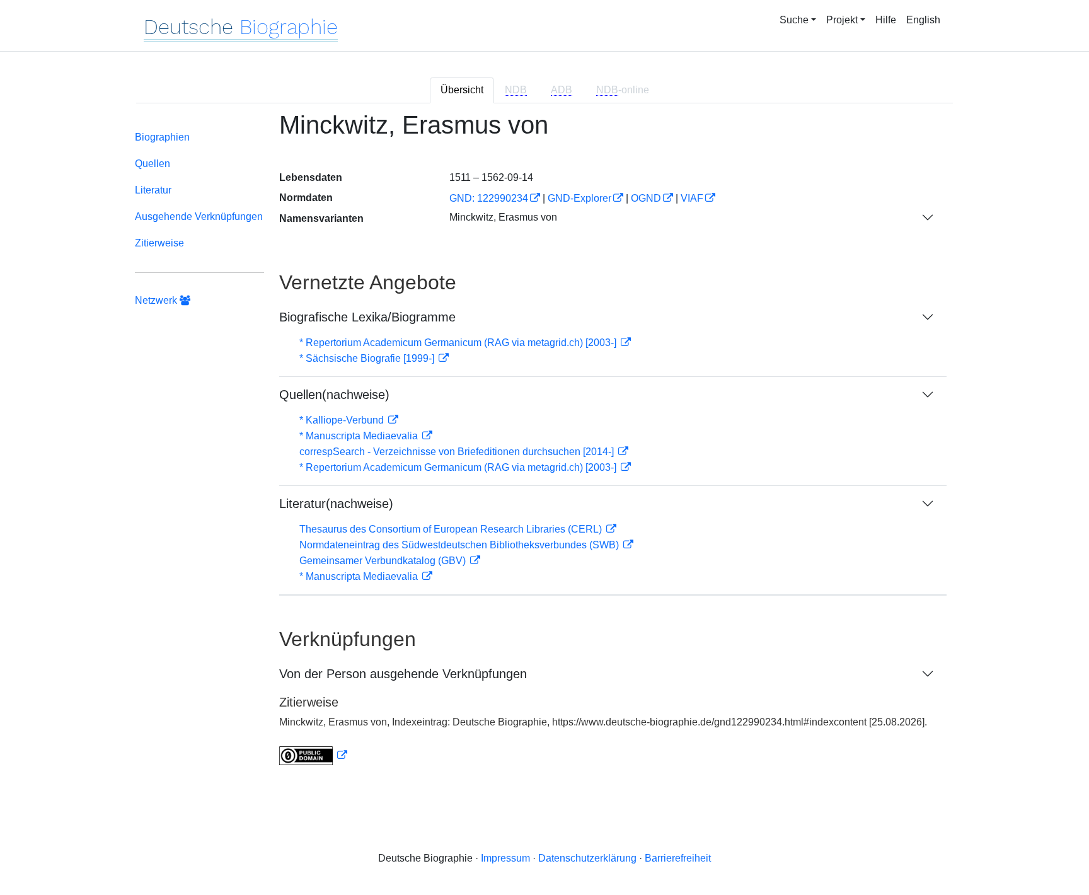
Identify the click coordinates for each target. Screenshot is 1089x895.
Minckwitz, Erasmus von (503, 217)
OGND (646, 198)
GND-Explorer (579, 198)
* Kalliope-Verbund (342, 420)
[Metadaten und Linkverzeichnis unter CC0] (313, 755)
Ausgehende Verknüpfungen (199, 216)
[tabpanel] (544, 446)
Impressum (505, 858)
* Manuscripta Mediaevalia (359, 435)
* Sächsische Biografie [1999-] (368, 358)
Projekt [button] (842, 19)
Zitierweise (159, 243)
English (923, 19)
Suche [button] (794, 19)
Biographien (162, 137)
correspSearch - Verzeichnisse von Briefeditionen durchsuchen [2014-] (457, 451)
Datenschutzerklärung (587, 858)
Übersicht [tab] (462, 89)
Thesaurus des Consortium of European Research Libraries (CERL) (451, 529)
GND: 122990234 (488, 198)
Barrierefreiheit (678, 858)
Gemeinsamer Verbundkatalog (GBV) (383, 560)
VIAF (692, 198)
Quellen (152, 163)
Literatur (153, 190)
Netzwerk (157, 300)
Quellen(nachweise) (334, 394)
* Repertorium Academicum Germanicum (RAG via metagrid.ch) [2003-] (459, 342)
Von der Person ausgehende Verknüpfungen (403, 674)
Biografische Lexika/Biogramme (367, 317)
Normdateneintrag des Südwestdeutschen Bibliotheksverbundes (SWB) (460, 545)
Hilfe (885, 19)
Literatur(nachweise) (336, 504)
